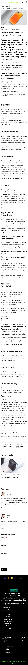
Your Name (4, 537)
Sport (7, 6)
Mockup (15, 436)
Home (2, 6)
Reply (2, 507)
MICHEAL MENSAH (15, 29)
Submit (4, 569)
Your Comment (4, 553)
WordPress (18, 438)
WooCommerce (9, 438)
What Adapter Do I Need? (10, 477)
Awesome (7, 436)
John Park (9, 493)
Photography (22, 436)
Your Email (3, 545)
